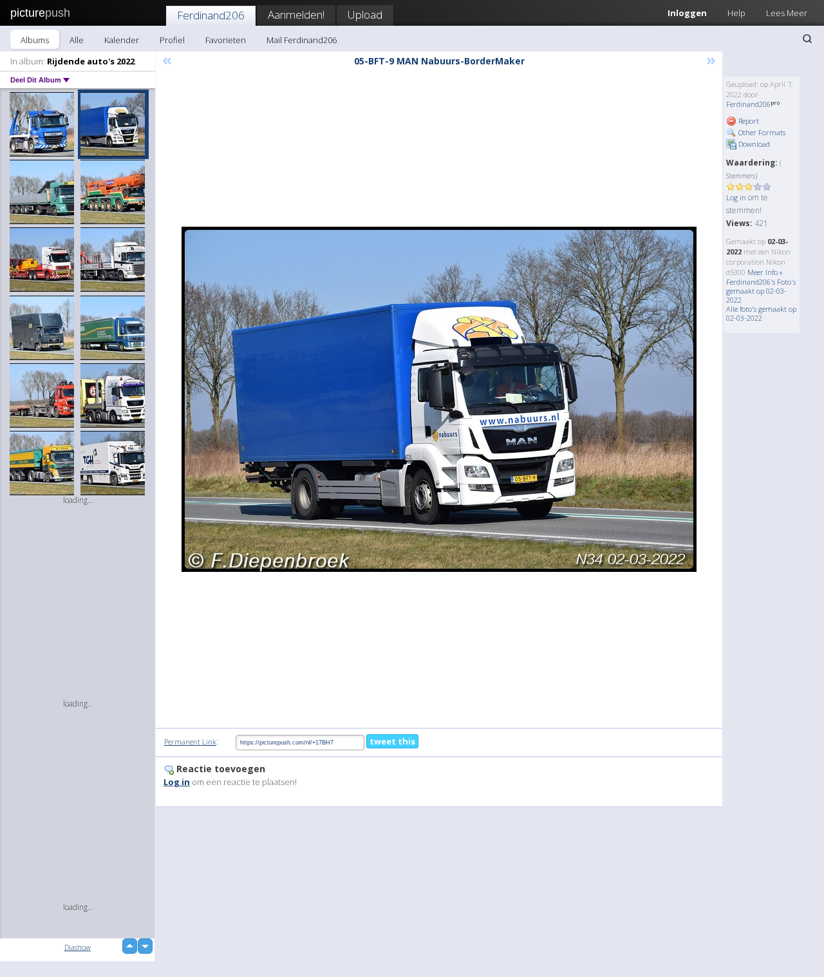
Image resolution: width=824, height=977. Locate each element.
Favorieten (225, 40)
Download (753, 144)
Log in (736, 197)
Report (747, 121)
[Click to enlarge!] (439, 399)
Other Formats (760, 132)
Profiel (172, 40)
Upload (365, 14)
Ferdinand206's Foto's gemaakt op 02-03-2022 (761, 291)
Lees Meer (786, 13)
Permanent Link (190, 741)
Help (736, 13)
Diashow (77, 947)
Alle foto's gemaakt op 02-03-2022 (761, 313)
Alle (77, 40)
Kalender (121, 40)
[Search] (807, 38)
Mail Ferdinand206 (302, 40)
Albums (35, 40)
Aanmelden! (296, 14)
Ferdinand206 (211, 15)
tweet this (392, 741)
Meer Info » (765, 272)
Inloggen (687, 13)
